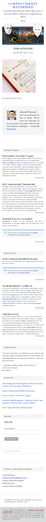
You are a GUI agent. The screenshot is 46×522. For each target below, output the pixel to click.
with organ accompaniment (16, 162)
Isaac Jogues (36, 500)
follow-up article (26, 292)
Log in (25, 501)
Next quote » (7, 370)
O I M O (20, 191)
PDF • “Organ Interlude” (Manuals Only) (17, 407)
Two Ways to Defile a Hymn (11, 290)
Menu (23, 21)
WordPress (20, 501)
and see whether (15, 299)
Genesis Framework (10, 501)
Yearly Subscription (24, 235)
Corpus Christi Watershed (23, 5)
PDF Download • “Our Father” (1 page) (16, 395)
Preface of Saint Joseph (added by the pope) (18, 391)
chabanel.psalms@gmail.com (14, 478)
